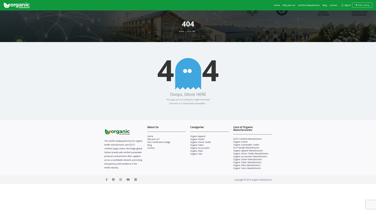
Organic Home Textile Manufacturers (250, 153)
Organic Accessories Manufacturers (250, 156)
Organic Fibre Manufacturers (246, 165)
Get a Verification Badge (158, 142)
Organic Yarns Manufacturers (247, 168)
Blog (325, 5)
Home (277, 5)
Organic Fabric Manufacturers (247, 162)
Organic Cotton (240, 141)
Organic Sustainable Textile (246, 144)
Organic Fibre (196, 150)
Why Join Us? (289, 5)
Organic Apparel (197, 136)
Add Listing (363, 5)
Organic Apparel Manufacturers (248, 150)
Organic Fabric (197, 145)
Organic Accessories (199, 148)
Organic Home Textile (200, 142)
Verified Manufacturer (309, 5)
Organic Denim (197, 139)
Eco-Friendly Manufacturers (246, 147)
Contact (333, 5)
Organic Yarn (196, 153)
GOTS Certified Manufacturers (247, 138)
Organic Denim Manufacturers (247, 159)
